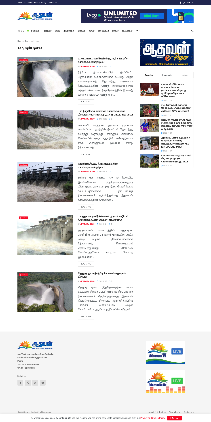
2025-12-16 (102, 172)
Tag (26, 41)
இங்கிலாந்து (69, 30)
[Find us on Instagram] (35, 383)
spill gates (35, 41)
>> (137, 30)
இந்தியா (47, 30)
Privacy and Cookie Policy (152, 418)
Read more (87, 101)
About (19, 3)
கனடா (91, 30)
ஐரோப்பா (81, 30)
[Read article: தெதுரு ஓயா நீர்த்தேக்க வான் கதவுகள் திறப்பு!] (45, 292)
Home (20, 41)
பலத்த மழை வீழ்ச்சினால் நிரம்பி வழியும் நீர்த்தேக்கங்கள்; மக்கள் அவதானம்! (103, 218)
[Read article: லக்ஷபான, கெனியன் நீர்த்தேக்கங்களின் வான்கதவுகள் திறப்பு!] (45, 77)
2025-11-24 (102, 224)
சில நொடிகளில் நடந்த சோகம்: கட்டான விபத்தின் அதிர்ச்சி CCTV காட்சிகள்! (176, 108)
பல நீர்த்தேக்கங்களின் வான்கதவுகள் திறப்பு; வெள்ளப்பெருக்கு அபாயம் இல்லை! (105, 113)
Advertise (28, 3)
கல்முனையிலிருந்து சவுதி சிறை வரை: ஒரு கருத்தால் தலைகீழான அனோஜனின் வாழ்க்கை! (176, 124)
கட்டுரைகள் (127, 30)
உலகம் (57, 30)
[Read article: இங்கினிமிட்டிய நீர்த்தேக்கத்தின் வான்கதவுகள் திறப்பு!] (45, 182)
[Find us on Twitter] (184, 2)
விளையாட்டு (103, 30)
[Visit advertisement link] (137, 16)
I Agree (174, 418)
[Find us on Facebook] (180, 2)
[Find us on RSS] (193, 2)
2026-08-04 (102, 66)
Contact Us (52, 3)
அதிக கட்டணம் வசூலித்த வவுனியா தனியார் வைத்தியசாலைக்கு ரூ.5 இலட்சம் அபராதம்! (175, 142)
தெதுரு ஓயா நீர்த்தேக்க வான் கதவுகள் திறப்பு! (102, 275)
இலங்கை (35, 30)
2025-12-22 (102, 119)
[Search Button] (192, 31)
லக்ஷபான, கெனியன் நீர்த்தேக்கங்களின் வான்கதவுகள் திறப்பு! (103, 60)
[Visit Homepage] (35, 16)
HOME (20, 30)
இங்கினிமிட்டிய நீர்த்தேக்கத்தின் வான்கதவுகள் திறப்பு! (98, 165)
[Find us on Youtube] (189, 2)
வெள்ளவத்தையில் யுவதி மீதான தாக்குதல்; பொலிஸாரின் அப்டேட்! (176, 159)
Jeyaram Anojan (87, 66)
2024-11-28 (102, 281)
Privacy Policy (40, 3)
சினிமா (115, 30)
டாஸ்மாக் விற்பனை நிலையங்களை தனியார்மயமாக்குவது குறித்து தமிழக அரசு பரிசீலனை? (173, 90)
